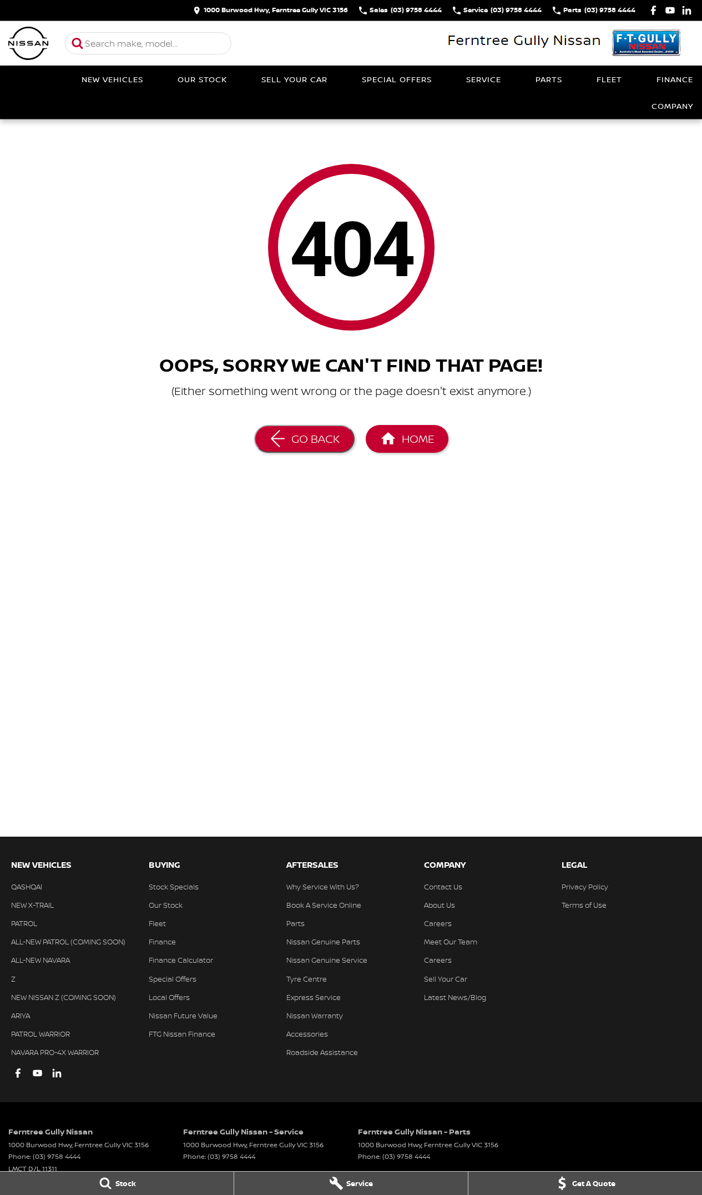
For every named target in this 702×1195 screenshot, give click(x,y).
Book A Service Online (323, 905)
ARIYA (20, 1016)
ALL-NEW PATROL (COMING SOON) (68, 942)
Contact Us (443, 887)
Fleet (609, 79)
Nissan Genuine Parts (323, 942)
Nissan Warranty (314, 1016)
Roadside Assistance (322, 1052)
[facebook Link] (653, 10)
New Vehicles (112, 79)
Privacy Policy (585, 887)
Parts (549, 79)
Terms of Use (584, 905)
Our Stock (202, 79)
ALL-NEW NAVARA (40, 960)
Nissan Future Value (183, 1016)
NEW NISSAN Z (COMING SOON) (63, 997)
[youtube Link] (670, 10)
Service (483, 79)
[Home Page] (28, 43)
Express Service (313, 997)
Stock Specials (174, 887)
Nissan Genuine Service (326, 960)
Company (672, 106)
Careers (438, 923)
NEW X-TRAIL (32, 905)
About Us (439, 905)
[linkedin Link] (687, 10)
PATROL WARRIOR (40, 1034)
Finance (674, 79)
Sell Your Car (294, 79)
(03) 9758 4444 (56, 1156)
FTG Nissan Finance (182, 1034)
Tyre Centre (306, 979)
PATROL (24, 923)
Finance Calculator (181, 960)
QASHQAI (26, 887)
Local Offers (169, 997)
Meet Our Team (450, 942)
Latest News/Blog (455, 997)
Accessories (307, 1034)
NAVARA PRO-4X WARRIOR (55, 1052)
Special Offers (397, 79)
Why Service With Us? (322, 887)
